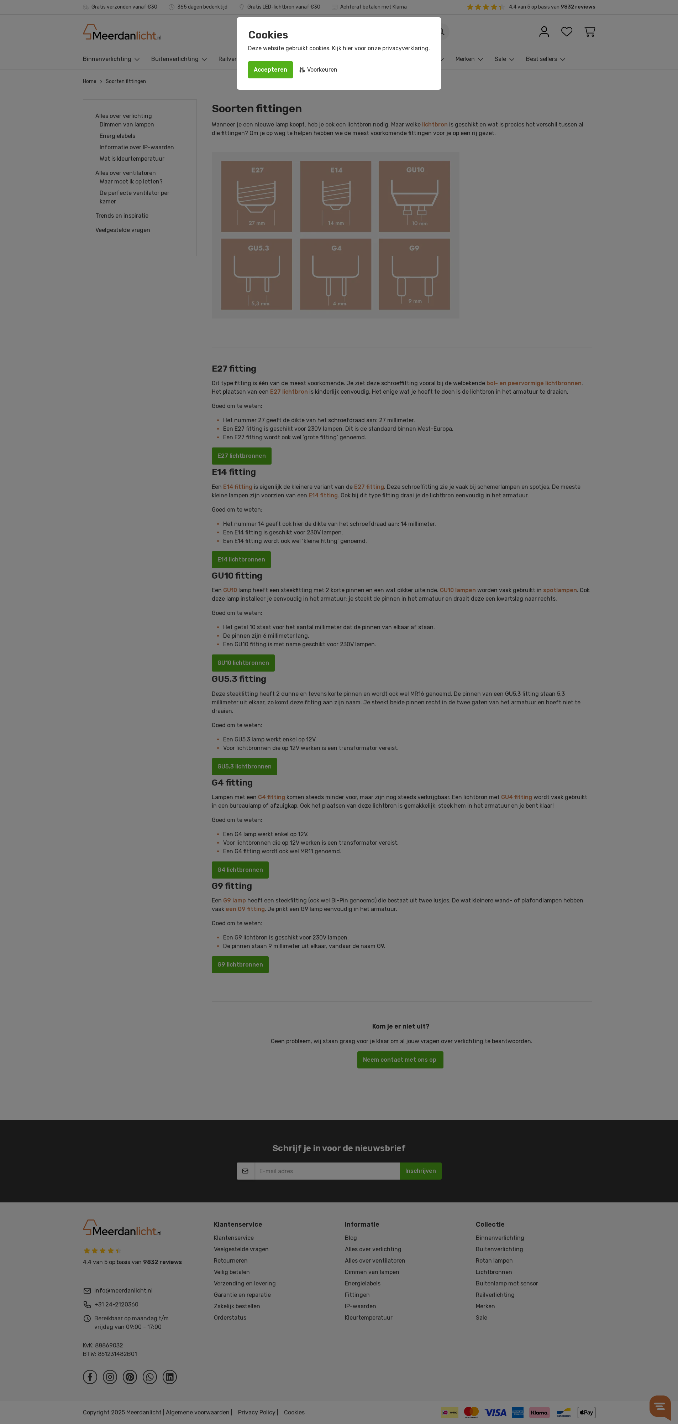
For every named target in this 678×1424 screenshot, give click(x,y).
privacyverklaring (405, 48)
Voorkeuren (322, 69)
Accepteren (270, 69)
